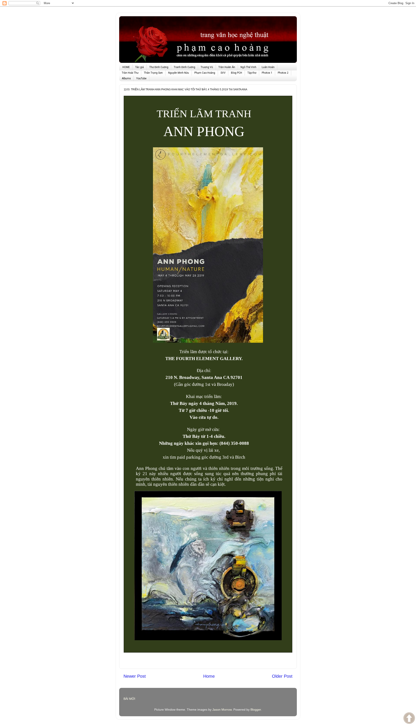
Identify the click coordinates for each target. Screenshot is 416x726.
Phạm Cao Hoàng (204, 72)
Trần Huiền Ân (226, 67)
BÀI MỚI (129, 698)
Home (209, 676)
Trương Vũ (207, 67)
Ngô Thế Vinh (248, 67)
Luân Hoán (268, 67)
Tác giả (139, 67)
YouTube (141, 78)
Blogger (255, 709)
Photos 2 (283, 72)
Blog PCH (236, 72)
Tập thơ (251, 72)
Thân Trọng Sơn (153, 72)
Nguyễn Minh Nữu (178, 72)
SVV (223, 72)
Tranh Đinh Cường (184, 67)
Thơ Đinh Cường (158, 67)
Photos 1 (267, 72)
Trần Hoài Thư (130, 72)
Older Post (282, 676)
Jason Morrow (222, 709)
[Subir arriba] (409, 718)
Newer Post (135, 676)
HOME (126, 67)
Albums (126, 78)
